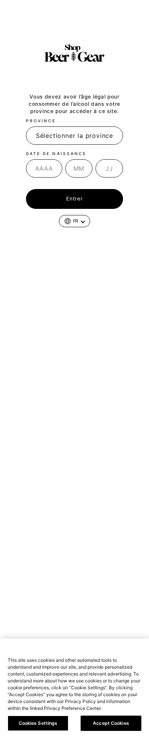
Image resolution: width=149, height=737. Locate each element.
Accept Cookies (111, 723)
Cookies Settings (38, 723)
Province (41, 120)
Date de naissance (56, 153)
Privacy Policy (120, 708)
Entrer (74, 199)
